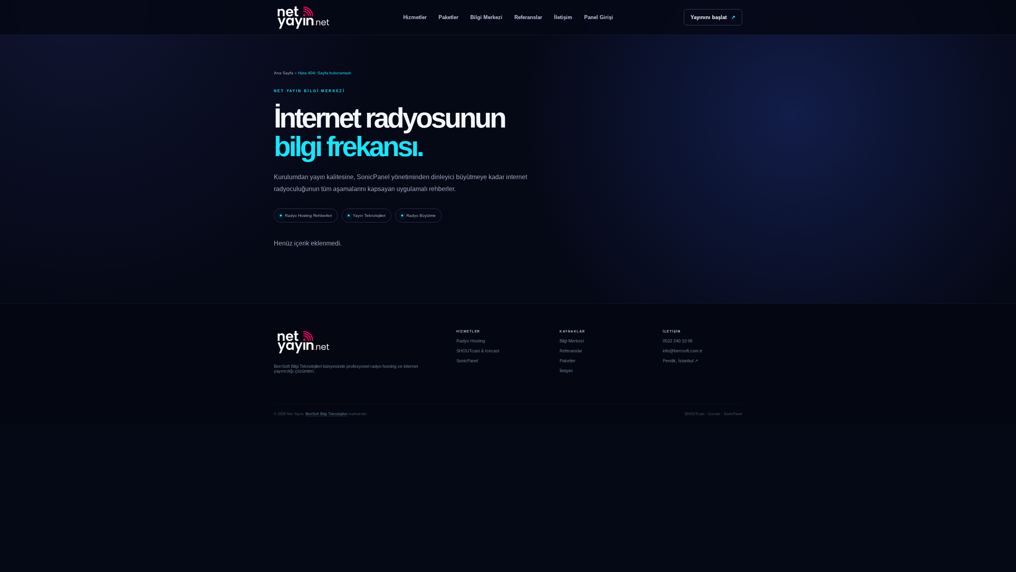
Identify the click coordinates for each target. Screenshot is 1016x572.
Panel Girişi (598, 17)
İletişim (563, 17)
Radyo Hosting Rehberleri (308, 215)
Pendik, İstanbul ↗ (680, 360)
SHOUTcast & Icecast (477, 350)
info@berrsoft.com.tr (682, 350)
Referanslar (528, 17)
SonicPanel (467, 360)
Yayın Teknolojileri (369, 215)
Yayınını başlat (713, 17)
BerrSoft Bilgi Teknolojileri (326, 414)
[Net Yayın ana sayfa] (303, 17)
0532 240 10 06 (678, 340)
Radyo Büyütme (421, 215)
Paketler (448, 17)
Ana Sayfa (283, 73)
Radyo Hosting (470, 340)
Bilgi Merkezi (486, 17)
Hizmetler (415, 17)
